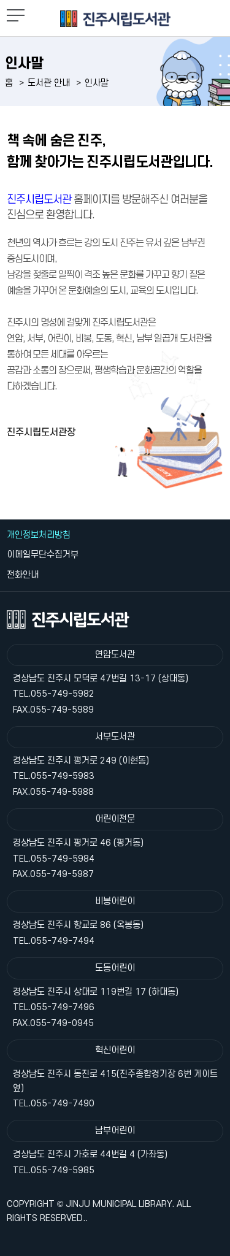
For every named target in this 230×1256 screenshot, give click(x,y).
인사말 (97, 83)
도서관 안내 (49, 83)
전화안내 (23, 575)
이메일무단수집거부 (43, 555)
